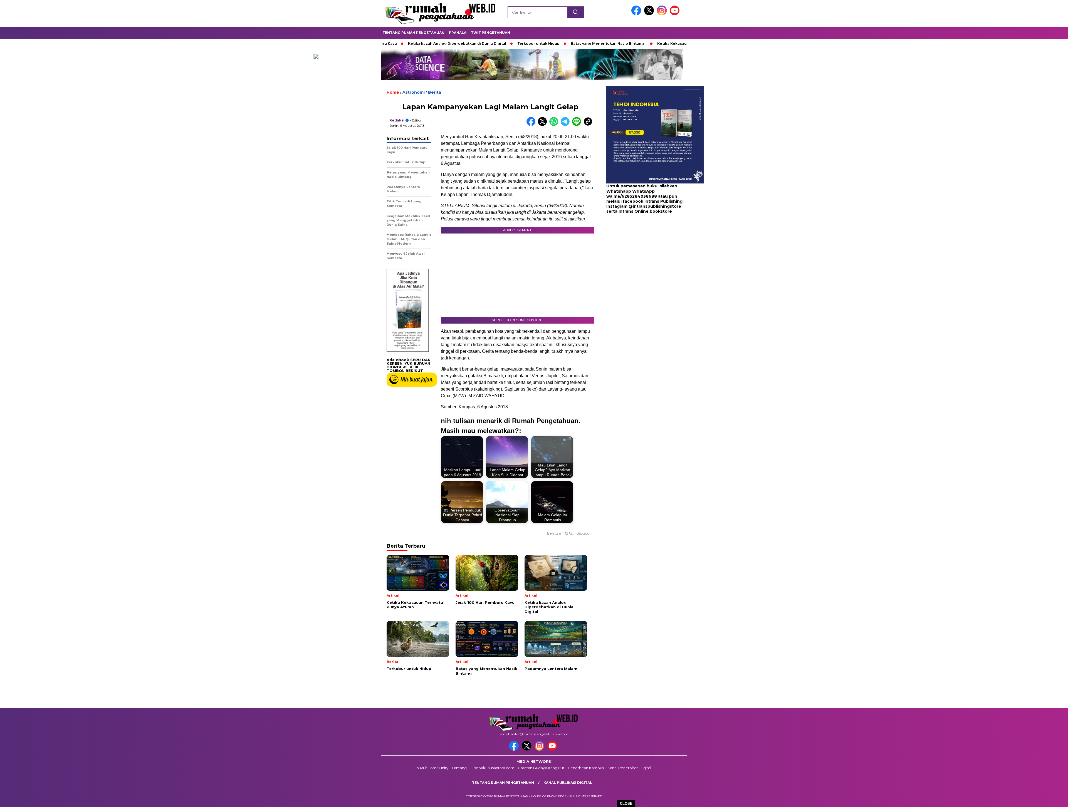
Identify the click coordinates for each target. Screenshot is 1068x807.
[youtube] (675, 14)
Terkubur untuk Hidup (496, 43)
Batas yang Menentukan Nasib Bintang (565, 43)
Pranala (457, 33)
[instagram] (663, 14)
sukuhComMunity (432, 768)
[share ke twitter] (543, 125)
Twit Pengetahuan (490, 33)
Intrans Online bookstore (645, 211)
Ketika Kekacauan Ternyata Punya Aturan (654, 43)
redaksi (396, 120)
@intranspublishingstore (655, 206)
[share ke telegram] (566, 125)
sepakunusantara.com (494, 768)
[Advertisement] (641, 258)
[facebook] (637, 14)
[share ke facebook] (532, 125)
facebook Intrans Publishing (653, 201)
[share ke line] (578, 125)
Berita (434, 92)
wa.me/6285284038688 (631, 196)
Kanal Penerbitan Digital (629, 768)
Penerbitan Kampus (586, 768)
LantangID (461, 768)
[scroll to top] (1031, 798)
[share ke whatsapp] (555, 125)
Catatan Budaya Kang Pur (541, 768)
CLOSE (626, 803)
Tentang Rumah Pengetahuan (413, 33)
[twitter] (650, 14)
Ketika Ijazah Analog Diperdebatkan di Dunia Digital (415, 43)
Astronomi (413, 92)
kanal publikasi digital (567, 783)
